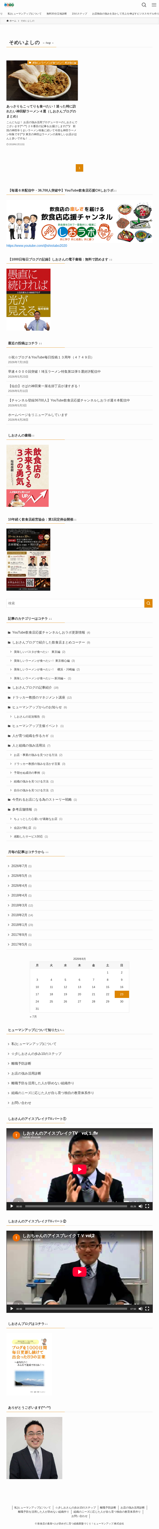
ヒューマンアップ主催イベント (38, 726)
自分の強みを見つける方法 (34, 790)
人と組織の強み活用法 (31, 745)
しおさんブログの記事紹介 (35, 687)
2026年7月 (21, 866)
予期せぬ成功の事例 (29, 772)
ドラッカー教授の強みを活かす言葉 (39, 763)
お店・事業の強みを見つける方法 (38, 755)
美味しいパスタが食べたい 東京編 (39, 651)
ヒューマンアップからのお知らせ (39, 707)
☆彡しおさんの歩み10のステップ (36, 1053)
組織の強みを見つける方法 (34, 781)
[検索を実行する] (148, 603)
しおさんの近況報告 (29, 716)
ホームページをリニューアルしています (38, 417)
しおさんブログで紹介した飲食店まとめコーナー (51, 642)
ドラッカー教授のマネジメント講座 (42, 697)
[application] (79, 1169)
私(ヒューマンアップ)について (34, 1044)
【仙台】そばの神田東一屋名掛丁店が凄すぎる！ (44, 388)
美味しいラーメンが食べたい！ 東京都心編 (44, 660)
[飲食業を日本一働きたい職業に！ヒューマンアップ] (9, 5)
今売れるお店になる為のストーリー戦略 (44, 799)
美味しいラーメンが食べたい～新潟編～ (42, 678)
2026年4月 (21, 885)
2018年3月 (22, 905)
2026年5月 (21, 875)
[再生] (12, 1206)
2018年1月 (22, 925)
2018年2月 (22, 915)
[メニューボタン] (154, 5)
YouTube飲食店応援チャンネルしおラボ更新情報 (51, 632)
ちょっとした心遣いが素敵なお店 (38, 819)
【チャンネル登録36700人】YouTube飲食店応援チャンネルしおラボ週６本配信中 (69, 403)
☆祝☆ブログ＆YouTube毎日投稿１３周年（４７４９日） (51, 359)
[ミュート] (141, 1206)
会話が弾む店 (25, 827)
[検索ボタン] (144, 5)
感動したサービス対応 (31, 836)
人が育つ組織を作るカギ (33, 735)
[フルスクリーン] (147, 1206)
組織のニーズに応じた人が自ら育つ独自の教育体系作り (52, 1093)
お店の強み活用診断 (26, 1073)
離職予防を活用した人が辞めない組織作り (42, 1083)
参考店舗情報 (24, 809)
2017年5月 (21, 944)
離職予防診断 (21, 1063)
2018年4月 (21, 895)
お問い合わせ (21, 1103)
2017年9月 (21, 934)
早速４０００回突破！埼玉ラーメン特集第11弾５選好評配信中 (54, 374)
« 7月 (33, 1016)
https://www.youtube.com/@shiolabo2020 (36, 245)
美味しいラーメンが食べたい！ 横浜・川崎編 (47, 669)
